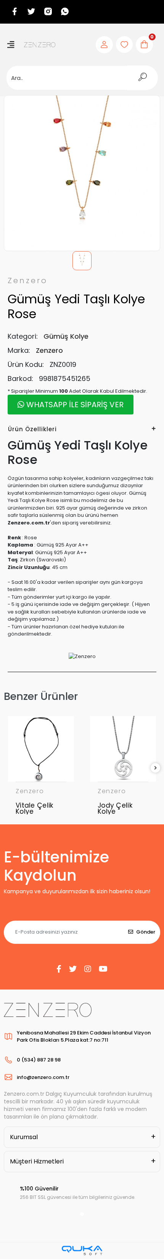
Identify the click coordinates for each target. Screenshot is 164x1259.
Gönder (145, 931)
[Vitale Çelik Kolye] (41, 749)
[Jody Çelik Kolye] (123, 749)
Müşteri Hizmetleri (37, 1161)
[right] (155, 768)
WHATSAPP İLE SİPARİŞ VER (74, 404)
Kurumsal (24, 1137)
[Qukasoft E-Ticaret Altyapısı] (82, 1250)
